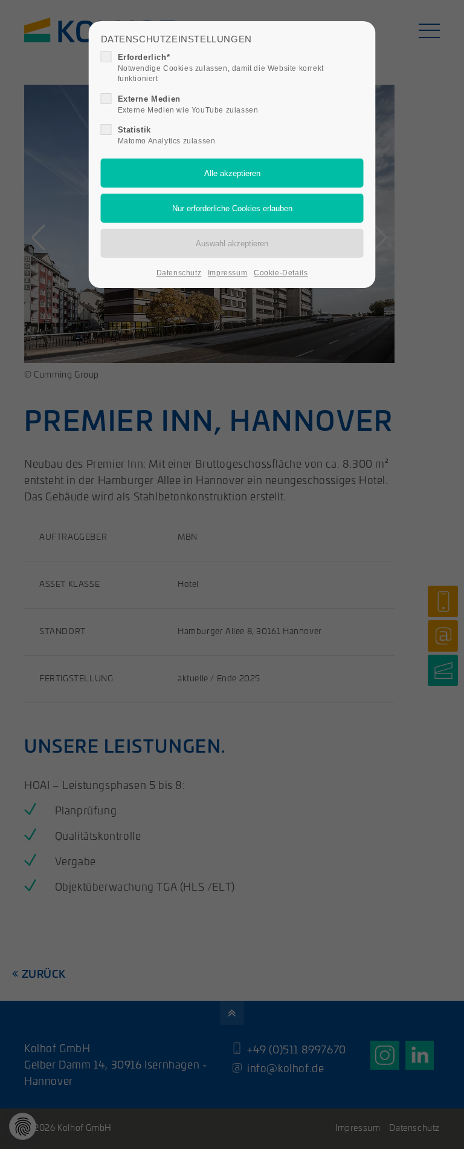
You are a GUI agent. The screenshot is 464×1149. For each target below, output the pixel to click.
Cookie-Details (281, 273)
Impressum (227, 273)
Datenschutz (179, 273)
